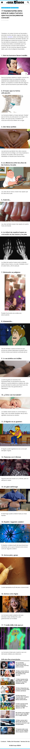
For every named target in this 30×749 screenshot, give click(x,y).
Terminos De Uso (25, 741)
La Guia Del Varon (15, 2)
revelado (10, 37)
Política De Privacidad (13, 741)
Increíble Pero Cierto (6, 7)
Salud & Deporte (14, 7)
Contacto (3, 741)
